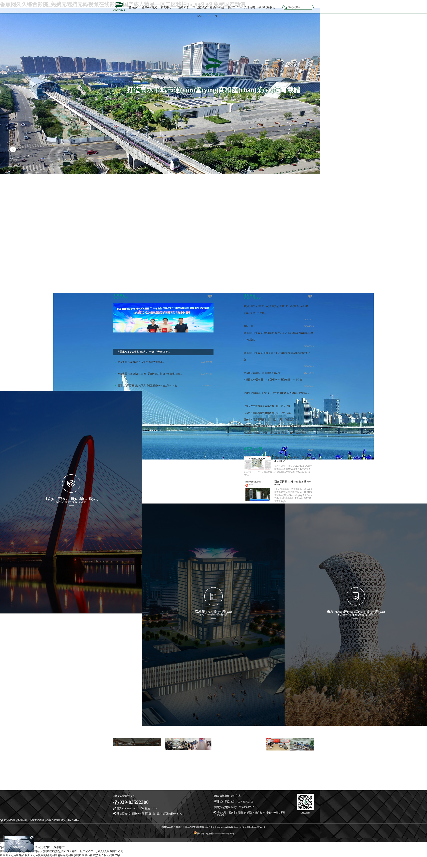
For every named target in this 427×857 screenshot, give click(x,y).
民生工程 (71, 531)
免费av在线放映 (91, 855)
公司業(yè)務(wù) (200, 11)
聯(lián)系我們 (267, 7)
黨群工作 (233, 7)
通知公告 (183, 7)
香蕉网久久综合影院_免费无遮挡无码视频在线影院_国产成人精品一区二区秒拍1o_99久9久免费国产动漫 (61, 851)
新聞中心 (166, 7)
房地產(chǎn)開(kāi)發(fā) (213, 626)
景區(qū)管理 (355, 625)
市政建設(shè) (71, 512)
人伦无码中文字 (110, 855)
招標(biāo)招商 (217, 11)
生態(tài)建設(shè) (71, 521)
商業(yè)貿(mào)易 (355, 644)
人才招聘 (249, 7)
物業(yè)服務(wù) (213, 634)
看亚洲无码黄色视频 (12, 855)
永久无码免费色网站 (37, 855)
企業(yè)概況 (149, 7)
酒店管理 (355, 634)
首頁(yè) (133, 7)
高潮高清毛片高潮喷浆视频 (65, 855)
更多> (210, 296)
